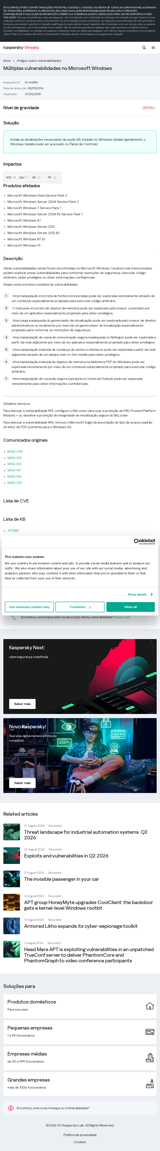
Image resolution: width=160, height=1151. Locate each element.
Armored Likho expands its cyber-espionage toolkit (81, 926)
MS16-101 (14, 470)
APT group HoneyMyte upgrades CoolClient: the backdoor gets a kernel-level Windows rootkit (88, 905)
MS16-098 (15, 451)
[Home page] (21, 47)
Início (7, 61)
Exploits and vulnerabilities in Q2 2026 (66, 856)
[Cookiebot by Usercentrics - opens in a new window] (137, 542)
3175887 (13, 531)
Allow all (130, 607)
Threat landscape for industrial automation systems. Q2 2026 (86, 835)
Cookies (80, 1142)
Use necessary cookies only (29, 607)
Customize (77, 607)
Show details (137, 594)
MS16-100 (15, 476)
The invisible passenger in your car (61, 879)
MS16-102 (14, 464)
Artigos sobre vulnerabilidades (39, 61)
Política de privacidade (80, 1135)
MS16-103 (14, 458)
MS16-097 (15, 483)
